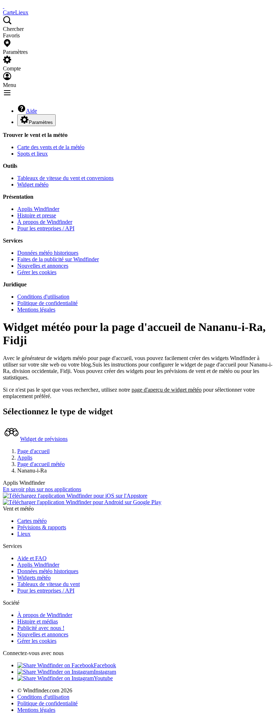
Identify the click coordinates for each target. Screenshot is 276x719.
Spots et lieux (32, 154)
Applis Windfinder (38, 209)
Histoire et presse (36, 215)
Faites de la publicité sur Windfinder (58, 259)
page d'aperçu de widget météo (167, 390)
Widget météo (33, 184)
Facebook (105, 665)
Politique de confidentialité (47, 303)
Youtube (103, 678)
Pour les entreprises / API (45, 228)
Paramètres (41, 122)
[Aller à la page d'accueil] (3, 6)
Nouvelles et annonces (42, 266)
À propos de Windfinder (44, 222)
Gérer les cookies (36, 272)
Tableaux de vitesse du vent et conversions (65, 178)
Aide (31, 111)
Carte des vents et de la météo (50, 147)
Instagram (105, 672)
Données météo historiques (47, 253)
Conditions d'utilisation (43, 297)
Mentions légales (36, 310)
